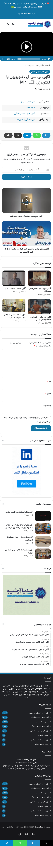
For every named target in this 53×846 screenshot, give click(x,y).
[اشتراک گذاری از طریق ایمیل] (18, 135)
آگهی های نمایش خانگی (34, 65)
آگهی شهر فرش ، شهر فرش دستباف (40, 290)
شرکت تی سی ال (27, 101)
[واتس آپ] (37, 135)
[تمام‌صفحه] (3, 59)
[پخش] (49, 59)
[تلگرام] (27, 135)
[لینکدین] (46, 135)
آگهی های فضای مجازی (40, 739)
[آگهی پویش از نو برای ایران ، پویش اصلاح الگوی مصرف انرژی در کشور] (43, 528)
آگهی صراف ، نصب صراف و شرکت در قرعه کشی (14, 316)
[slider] (29, 59)
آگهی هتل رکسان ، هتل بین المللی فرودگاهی (19, 539)
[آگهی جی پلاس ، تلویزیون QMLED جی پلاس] (39, 306)
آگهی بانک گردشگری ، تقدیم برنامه (19, 512)
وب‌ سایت (47, 405)
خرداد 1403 (30, 107)
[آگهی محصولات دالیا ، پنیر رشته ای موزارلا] (43, 554)
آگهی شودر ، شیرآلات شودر (14, 288)
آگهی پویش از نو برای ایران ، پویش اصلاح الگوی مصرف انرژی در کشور (19, 526)
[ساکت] (8, 59)
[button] (26, 47)
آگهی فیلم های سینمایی (39, 730)
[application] (26, 47)
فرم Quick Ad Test (27, 13)
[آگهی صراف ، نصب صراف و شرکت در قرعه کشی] (13, 305)
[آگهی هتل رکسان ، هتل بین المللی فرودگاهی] (43, 541)
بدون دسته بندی (42, 721)
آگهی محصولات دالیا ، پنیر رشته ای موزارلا (19, 551)
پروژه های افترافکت (41, 744)
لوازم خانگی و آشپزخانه (25, 119)
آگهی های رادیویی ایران (40, 717)
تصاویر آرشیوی (43, 735)
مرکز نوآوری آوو (7, 827)
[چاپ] (8, 135)
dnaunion (30, 827)
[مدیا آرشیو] (39, 24)
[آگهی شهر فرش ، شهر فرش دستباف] (39, 278)
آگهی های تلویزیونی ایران (39, 712)
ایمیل (48, 393)
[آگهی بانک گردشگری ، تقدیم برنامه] (43, 516)
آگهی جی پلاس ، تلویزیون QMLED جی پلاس (40, 318)
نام (49, 381)
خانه (46, 65)
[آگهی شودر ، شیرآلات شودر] (13, 278)
